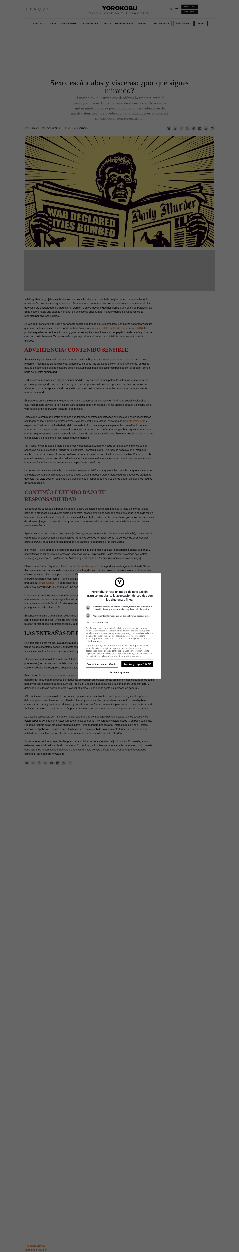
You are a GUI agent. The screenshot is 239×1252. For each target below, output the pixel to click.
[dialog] (119, 626)
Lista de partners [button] (93, 641)
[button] (119, 622)
